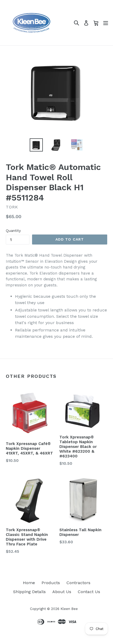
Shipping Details (29, 591)
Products (51, 582)
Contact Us (89, 591)
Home (29, 582)
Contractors (78, 582)
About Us (61, 591)
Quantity (13, 230)
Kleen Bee (69, 609)
